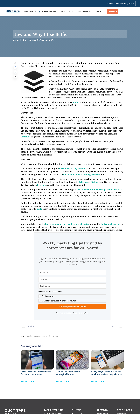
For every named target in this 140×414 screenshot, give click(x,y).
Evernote (41, 185)
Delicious (83, 182)
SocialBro (26, 136)
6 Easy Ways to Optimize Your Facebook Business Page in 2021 (107, 368)
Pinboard (95, 182)
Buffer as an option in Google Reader (81, 174)
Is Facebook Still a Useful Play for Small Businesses (37, 368)
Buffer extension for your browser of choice (67, 224)
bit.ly (39, 209)
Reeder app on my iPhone (72, 168)
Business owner (49, 296)
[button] (72, 296)
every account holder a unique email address (99, 189)
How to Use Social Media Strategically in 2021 (72, 368)
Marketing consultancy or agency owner (59, 301)
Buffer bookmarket (110, 224)
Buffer (76, 102)
